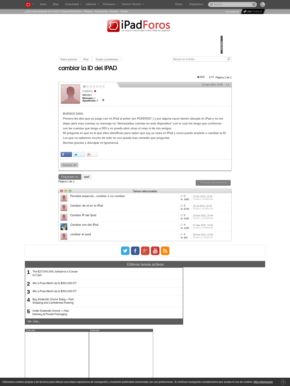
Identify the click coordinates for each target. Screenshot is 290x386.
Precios (88, 11)
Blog (55, 4)
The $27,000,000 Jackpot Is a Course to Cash (95, 328)
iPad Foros (145, 26)
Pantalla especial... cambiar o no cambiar (127, 220)
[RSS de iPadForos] (165, 306)
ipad (116, 201)
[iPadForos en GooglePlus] (145, 306)
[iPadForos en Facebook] (135, 306)
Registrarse (210, 4)
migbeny (117, 95)
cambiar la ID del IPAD (117, 73)
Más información (263, 381)
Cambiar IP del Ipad (113, 252)
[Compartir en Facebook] (95, 178)
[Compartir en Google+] (121, 178)
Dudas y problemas (136, 59)
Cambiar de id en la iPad (116, 236)
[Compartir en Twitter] (108, 178)
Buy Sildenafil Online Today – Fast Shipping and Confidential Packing (94, 356)
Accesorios (101, 11)
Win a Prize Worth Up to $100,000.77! (95, 338)
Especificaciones (72, 11)
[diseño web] (252, 11)
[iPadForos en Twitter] (125, 306)
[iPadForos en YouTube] (155, 306)
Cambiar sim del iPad (114, 267)
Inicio (43, 4)
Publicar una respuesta (183, 207)
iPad (115, 59)
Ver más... (74, 376)
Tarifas (124, 11)
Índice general (98, 59)
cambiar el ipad (110, 283)
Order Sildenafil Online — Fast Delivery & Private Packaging (91, 368)
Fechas (114, 11)
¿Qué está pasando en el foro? (42, 11)
